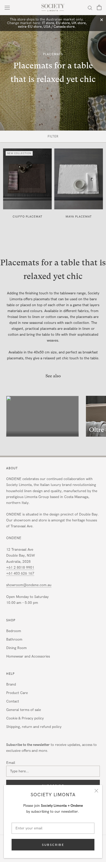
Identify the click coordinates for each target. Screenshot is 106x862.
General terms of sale (23, 710)
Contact (12, 701)
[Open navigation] (7, 8)
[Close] (96, 791)
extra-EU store (30, 26)
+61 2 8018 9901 (20, 567)
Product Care (17, 693)
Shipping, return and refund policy (33, 727)
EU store (63, 23)
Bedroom (13, 631)
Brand (11, 684)
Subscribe (53, 845)
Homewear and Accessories (28, 656)
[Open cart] (99, 7)
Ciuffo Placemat (27, 216)
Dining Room (16, 648)
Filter (53, 136)
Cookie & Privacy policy (25, 718)
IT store (48, 23)
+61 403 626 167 (20, 573)
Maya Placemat (79, 216)
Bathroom (14, 639)
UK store (79, 23)
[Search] (90, 7)
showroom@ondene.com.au (28, 585)
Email (10, 763)
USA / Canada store (59, 26)
